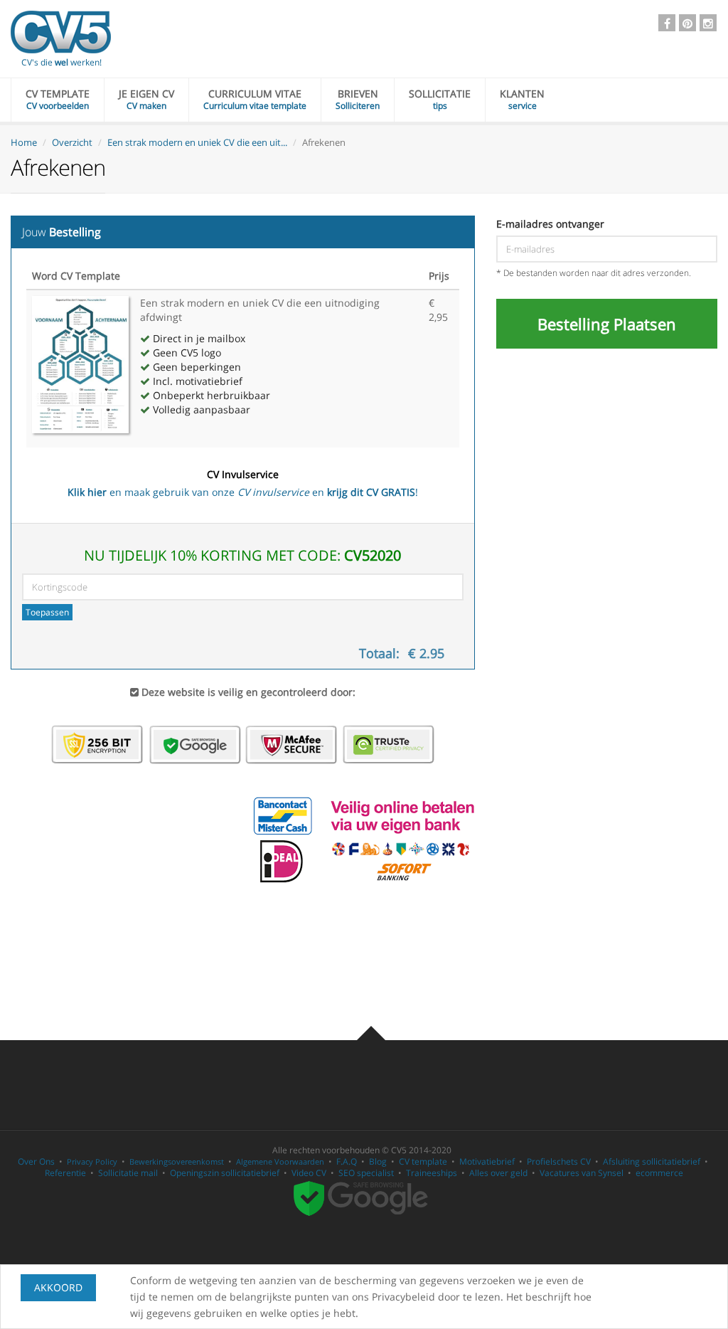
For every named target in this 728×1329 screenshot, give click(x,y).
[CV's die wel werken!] (61, 32)
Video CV (308, 1173)
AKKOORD (58, 1287)
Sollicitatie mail (128, 1173)
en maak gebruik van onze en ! (243, 483)
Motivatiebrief (487, 1161)
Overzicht (72, 142)
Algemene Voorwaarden (280, 1161)
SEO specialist (366, 1173)
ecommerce (659, 1173)
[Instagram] (708, 22)
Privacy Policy (92, 1161)
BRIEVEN (358, 99)
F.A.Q (346, 1161)
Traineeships (431, 1173)
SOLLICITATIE (440, 99)
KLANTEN (522, 99)
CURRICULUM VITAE (254, 99)
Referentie (65, 1173)
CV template (423, 1161)
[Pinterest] (687, 22)
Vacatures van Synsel (581, 1173)
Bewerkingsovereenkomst (176, 1161)
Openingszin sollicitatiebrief (224, 1173)
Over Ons (36, 1161)
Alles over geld (498, 1173)
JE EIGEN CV (146, 99)
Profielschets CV (559, 1161)
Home (24, 142)
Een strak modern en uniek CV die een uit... (197, 142)
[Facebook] (666, 22)
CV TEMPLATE (58, 99)
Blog (378, 1161)
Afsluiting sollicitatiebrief (651, 1161)
